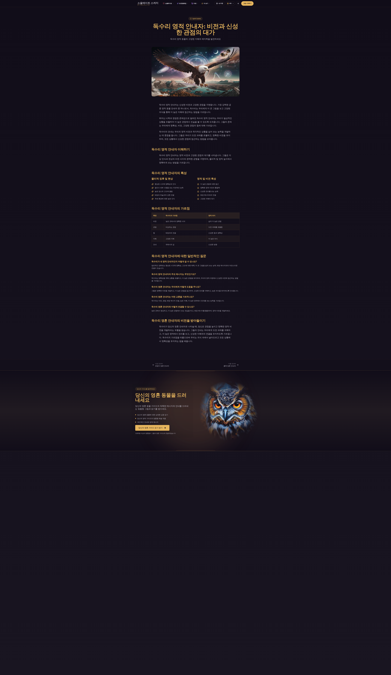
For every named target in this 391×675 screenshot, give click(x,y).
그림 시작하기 (247, 3)
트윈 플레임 (182, 3)
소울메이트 (168, 3)
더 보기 (206, 3)
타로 (195, 3)
